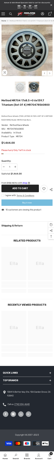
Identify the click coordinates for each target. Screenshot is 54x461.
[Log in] (42, 14)
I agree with (10, 195)
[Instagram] (13, 414)
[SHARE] (50, 189)
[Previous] (44, 73)
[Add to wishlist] (44, 188)
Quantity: (6, 161)
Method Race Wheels (19, 125)
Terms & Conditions (25, 195)
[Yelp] (21, 414)
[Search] (10, 14)
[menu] (3, 14)
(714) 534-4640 (22, 404)
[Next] (49, 73)
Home (3, 21)
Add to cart (20, 188)
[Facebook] (5, 414)
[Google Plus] (28, 414)
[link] (13, 286)
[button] (51, 5)
